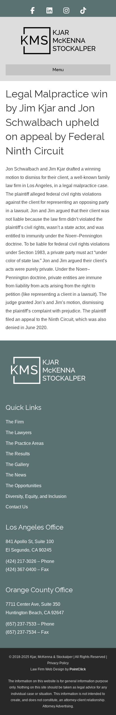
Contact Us (17, 506)
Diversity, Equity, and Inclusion (36, 496)
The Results (18, 453)
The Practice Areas (25, 443)
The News (16, 475)
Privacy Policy (58, 663)
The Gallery (17, 464)
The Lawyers (19, 432)
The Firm (15, 421)
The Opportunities (23, 485)
